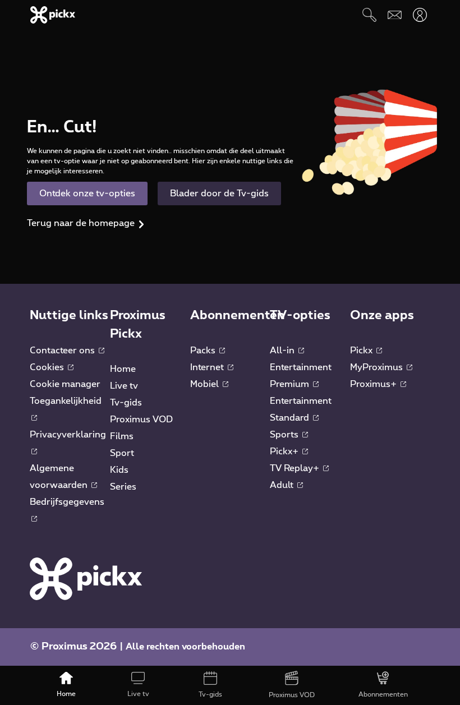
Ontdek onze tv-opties (87, 193)
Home (123, 369)
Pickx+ (285, 451)
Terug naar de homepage (81, 223)
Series (123, 486)
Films (122, 436)
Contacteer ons (63, 350)
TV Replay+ (295, 468)
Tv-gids (126, 402)
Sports (285, 434)
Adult (283, 485)
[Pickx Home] (86, 578)
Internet (208, 367)
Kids (119, 470)
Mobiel (205, 384)
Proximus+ (374, 384)
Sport (122, 453)
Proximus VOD (141, 419)
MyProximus (377, 367)
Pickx (362, 350)
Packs (204, 350)
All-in (283, 350)
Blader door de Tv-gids (219, 193)
